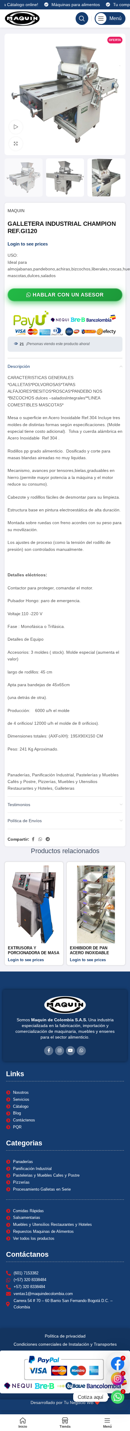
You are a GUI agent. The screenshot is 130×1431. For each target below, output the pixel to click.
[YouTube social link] (70, 1050)
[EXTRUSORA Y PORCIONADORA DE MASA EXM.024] (34, 904)
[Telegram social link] (48, 839)
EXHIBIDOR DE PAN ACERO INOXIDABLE (89, 950)
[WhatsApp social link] (40, 839)
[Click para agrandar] (16, 144)
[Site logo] (22, 18)
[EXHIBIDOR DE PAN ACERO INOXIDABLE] (96, 904)
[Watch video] (16, 127)
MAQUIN (16, 210)
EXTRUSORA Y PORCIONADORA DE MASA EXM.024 (33, 952)
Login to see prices (28, 244)
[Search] (82, 18)
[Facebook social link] (33, 839)
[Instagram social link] (59, 1050)
